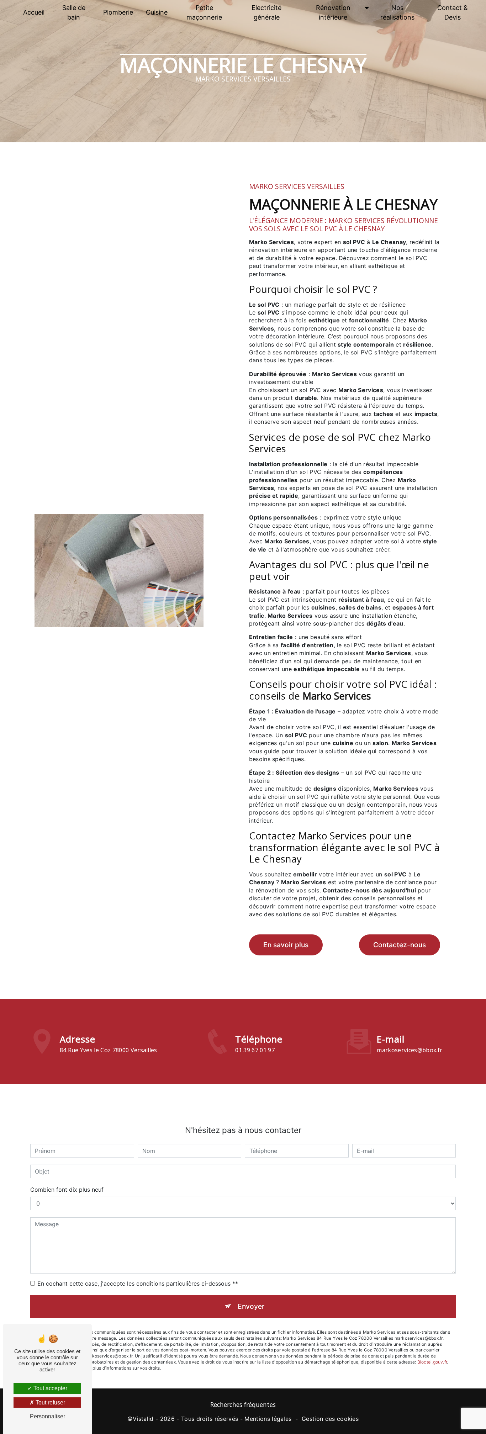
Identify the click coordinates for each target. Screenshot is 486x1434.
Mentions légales (267, 1418)
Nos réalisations (397, 12)
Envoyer (251, 1306)
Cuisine (157, 12)
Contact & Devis (452, 12)
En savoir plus (285, 944)
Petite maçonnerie (204, 12)
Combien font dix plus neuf (67, 1189)
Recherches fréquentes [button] (243, 1404)
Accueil (33, 12)
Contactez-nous (399, 944)
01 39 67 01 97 (254, 1050)
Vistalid (143, 1418)
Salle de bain (73, 12)
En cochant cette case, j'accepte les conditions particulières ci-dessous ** (137, 1283)
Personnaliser (47, 1416)
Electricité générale (266, 12)
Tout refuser (49, 1402)
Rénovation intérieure (333, 12)
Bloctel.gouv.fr (432, 1362)
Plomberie (118, 12)
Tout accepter (49, 1388)
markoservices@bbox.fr (409, 1050)
